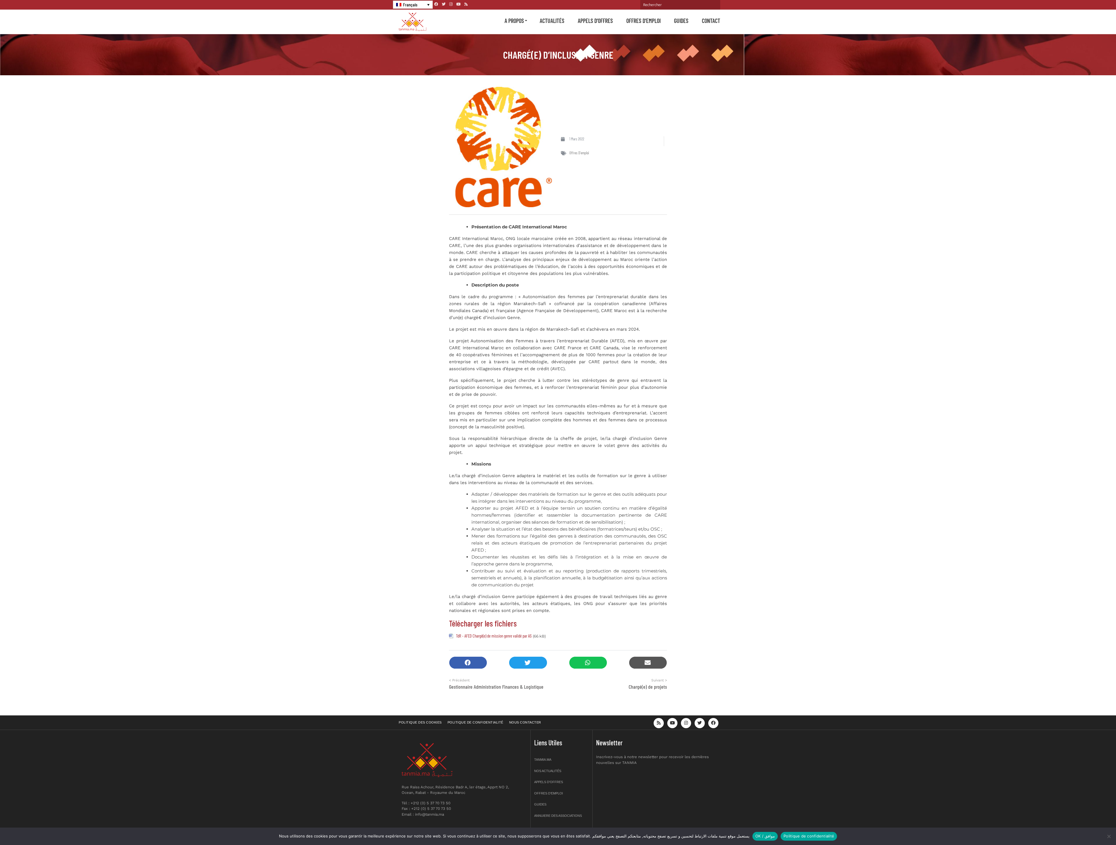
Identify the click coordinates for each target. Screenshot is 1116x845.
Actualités (552, 20)
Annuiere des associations (558, 815)
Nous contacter (525, 722)
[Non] (1109, 836)
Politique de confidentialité (475, 722)
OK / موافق (765, 836)
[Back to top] (1091, 826)
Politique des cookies (420, 722)
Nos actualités (547, 771)
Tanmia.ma (542, 759)
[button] (468, 662)
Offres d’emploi (643, 20)
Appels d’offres (595, 20)
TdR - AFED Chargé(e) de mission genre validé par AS (494, 635)
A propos (514, 20)
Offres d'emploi (579, 153)
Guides (681, 20)
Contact (711, 20)
